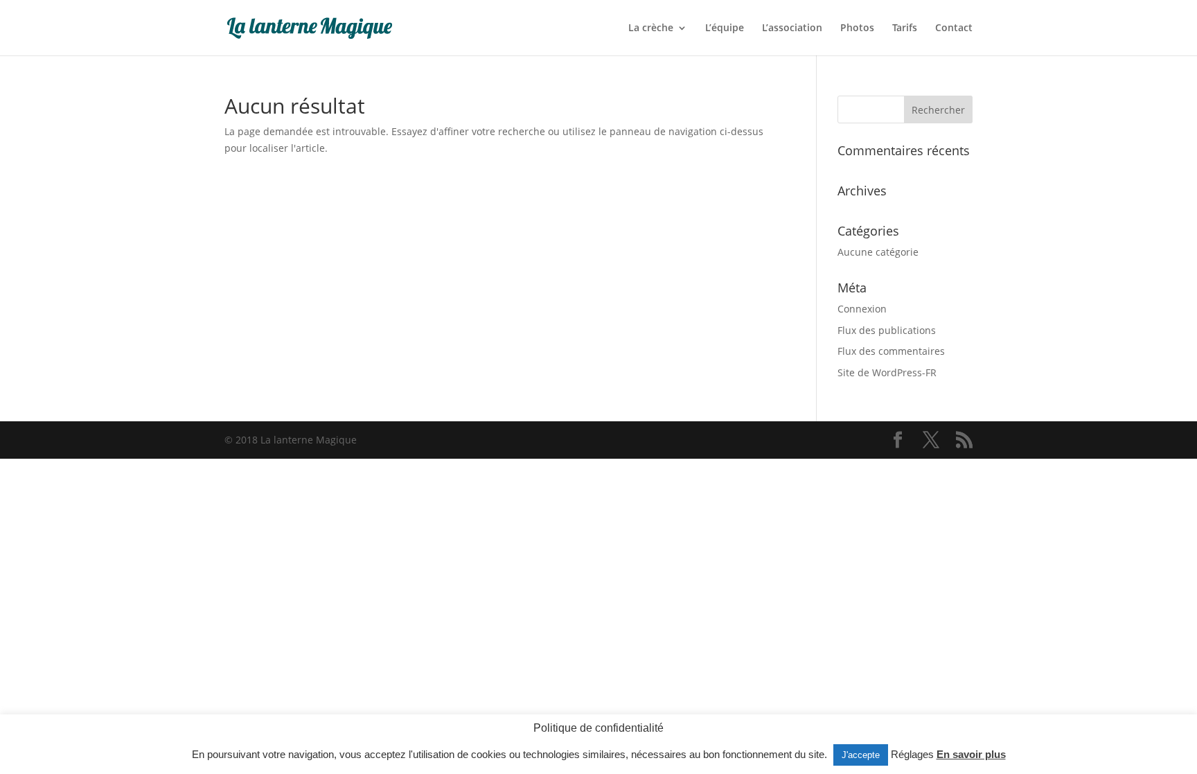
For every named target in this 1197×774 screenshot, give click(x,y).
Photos (857, 28)
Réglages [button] (912, 754)
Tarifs (904, 28)
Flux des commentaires (891, 351)
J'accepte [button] (861, 755)
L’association (792, 28)
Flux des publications (886, 330)
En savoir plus (971, 754)
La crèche (650, 28)
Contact (954, 28)
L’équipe (724, 28)
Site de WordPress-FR (887, 372)
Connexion (862, 308)
